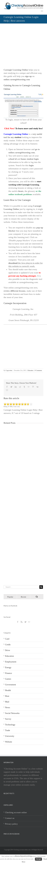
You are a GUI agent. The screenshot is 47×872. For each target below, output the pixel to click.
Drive (7, 650)
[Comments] (36, 596)
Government (10, 684)
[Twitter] (25, 622)
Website (8, 742)
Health (8, 690)
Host (7, 696)
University (9, 736)
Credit (7, 644)
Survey (8, 719)
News (7, 707)
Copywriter (9, 370)
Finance (8, 673)
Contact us (9, 818)
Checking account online (16, 812)
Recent (23, 597)
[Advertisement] (23, 47)
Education (30, 370)
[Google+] (29, 622)
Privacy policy (11, 824)
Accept (38, 859)
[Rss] (22, 622)
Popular (10, 597)
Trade (7, 730)
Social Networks (12, 713)
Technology (10, 724)
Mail (7, 702)
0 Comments (38, 370)
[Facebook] (18, 622)
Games (8, 679)
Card (7, 639)
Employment (10, 661)
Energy (8, 667)
